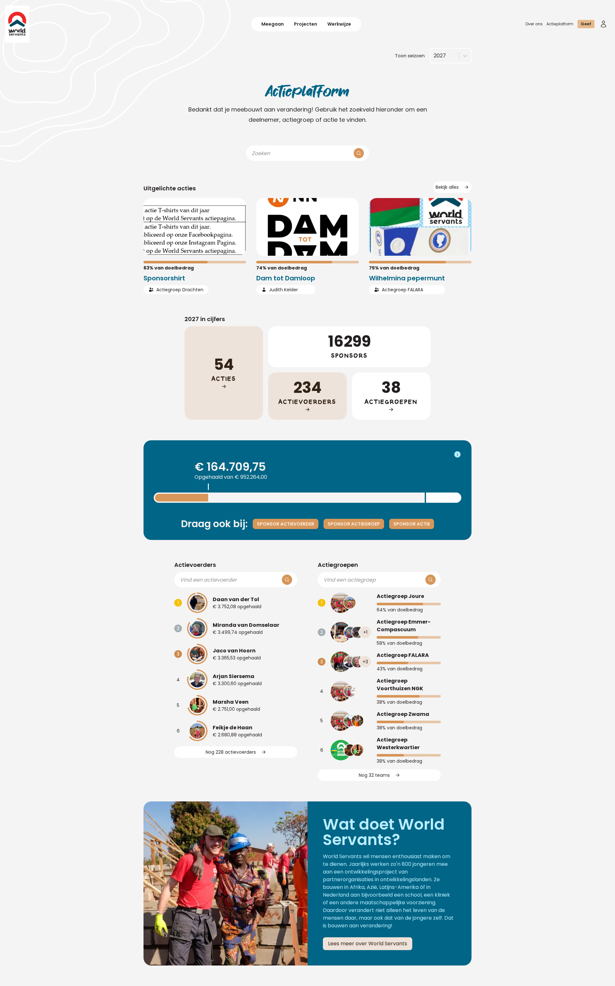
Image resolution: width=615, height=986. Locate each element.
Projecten (305, 24)
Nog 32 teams (374, 775)
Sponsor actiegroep (354, 524)
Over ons (534, 24)
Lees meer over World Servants (367, 943)
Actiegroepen (338, 565)
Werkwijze (339, 24)
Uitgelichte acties (170, 188)
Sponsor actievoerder (285, 524)
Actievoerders (195, 565)
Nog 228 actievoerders (231, 752)
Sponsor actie (411, 524)
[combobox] (433, 56)
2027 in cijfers (204, 319)
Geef (586, 24)
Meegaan (272, 24)
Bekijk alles (447, 187)
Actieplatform (560, 24)
